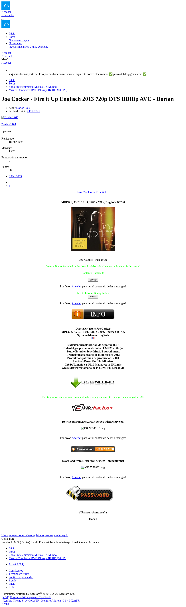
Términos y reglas (19, 573)
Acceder (6, 62)
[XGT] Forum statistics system (26, 597)
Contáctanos (16, 570)
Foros (12, 36)
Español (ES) (16, 564)
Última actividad (38, 46)
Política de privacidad (21, 577)
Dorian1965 (23, 107)
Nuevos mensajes (19, 40)
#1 (10, 185)
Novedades (15, 43)
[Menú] (2, 19)
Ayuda (12, 580)
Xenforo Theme (21, 600)
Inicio (12, 33)
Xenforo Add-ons (60, 600)
